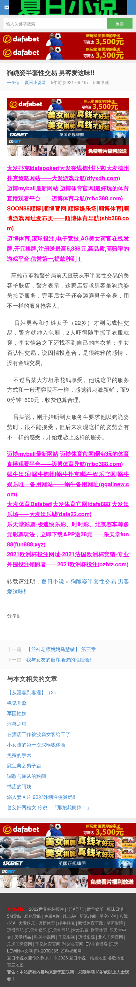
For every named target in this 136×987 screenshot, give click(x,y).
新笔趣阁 (88, 916)
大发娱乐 (26, 923)
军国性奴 (17, 713)
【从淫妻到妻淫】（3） (33, 692)
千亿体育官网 (47, 944)
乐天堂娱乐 (36, 930)
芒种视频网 (71, 951)
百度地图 (15, 964)
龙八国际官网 (110, 937)
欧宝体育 (99, 930)
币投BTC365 (47, 951)
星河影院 (114, 923)
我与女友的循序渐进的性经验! (58, 659)
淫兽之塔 (17, 723)
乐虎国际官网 (19, 944)
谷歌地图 (116, 958)
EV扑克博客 (96, 944)
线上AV (69, 916)
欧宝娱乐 (95, 909)
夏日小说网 (35, 82)
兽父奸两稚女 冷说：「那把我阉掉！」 (49, 807)
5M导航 (14, 916)
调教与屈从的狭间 (26, 775)
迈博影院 (86, 937)
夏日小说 (68, 7)
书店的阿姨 (19, 786)
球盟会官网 (72, 944)
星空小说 (107, 916)
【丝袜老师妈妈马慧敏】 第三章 (61, 648)
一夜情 (13, 82)
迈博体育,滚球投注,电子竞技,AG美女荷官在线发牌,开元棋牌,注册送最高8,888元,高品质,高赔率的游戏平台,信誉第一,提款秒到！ (68, 248)
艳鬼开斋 (17, 702)
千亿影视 (66, 937)
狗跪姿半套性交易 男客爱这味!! (51, 72)
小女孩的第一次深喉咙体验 (36, 744)
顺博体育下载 (90, 923)
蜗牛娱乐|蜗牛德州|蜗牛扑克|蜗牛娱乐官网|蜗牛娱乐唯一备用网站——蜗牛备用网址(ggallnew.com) (68, 484)
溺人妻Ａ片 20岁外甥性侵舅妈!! (41, 796)
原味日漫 (115, 909)
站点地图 (98, 958)
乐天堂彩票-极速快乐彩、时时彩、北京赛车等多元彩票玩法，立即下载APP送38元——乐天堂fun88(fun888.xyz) (68, 534)
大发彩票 (80, 930)
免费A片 (52, 916)
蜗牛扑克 (66, 923)
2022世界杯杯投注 (46, 909)
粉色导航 (32, 916)
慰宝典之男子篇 (24, 765)
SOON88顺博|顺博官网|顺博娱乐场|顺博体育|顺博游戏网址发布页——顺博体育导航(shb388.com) (68, 218)
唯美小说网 (44, 937)
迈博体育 (46, 923)
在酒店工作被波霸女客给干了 (38, 733)
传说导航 (75, 909)
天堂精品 (22, 937)
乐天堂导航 (59, 930)
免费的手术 (19, 754)
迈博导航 (15, 930)
